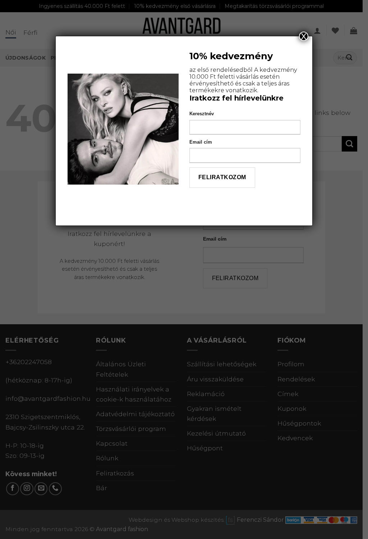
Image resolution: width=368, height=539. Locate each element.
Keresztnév (201, 113)
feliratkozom (222, 177)
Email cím (200, 142)
